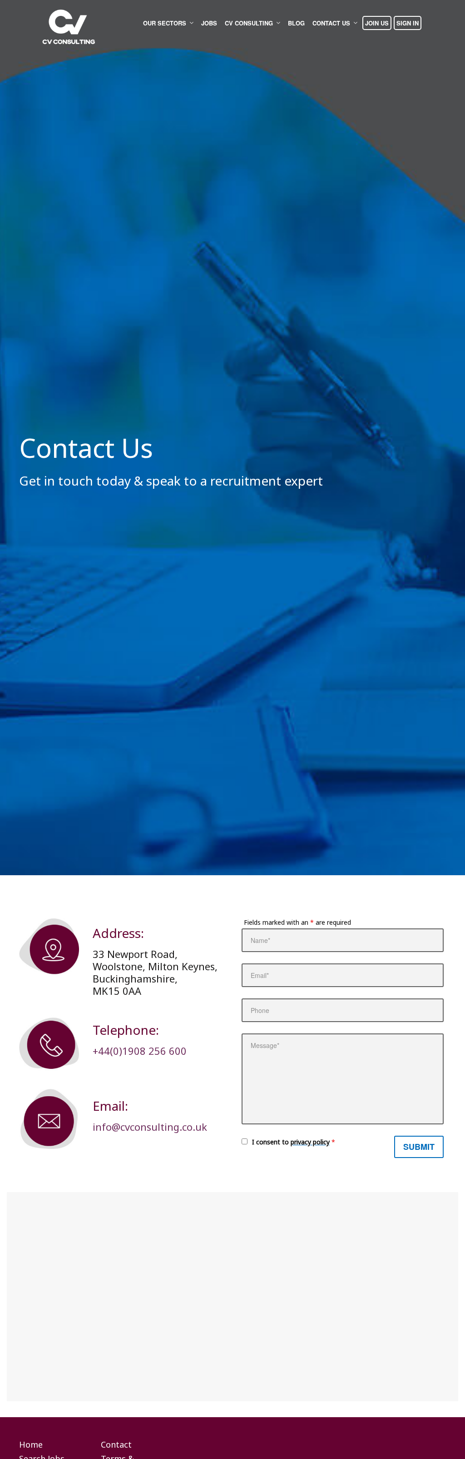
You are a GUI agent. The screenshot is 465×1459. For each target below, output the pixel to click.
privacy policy (310, 1142)
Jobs (209, 23)
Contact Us (331, 23)
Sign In (407, 23)
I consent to (293, 1142)
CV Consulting (249, 23)
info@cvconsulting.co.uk (150, 1126)
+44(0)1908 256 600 (140, 1051)
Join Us (377, 23)
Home (31, 1445)
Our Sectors (164, 23)
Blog (296, 23)
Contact (116, 1445)
